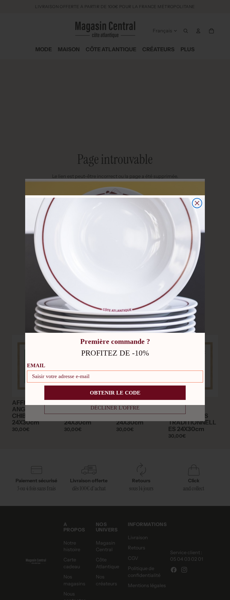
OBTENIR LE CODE (115, 393)
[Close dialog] (197, 203)
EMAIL (36, 365)
